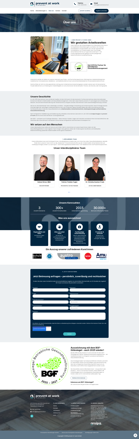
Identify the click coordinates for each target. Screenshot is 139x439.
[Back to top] (135, 435)
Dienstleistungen (41, 10)
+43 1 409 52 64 (82, 5)
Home (32, 10)
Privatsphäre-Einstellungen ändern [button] (49, 432)
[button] (108, 172)
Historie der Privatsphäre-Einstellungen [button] (72, 432)
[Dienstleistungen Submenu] (46, 10)
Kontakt (64, 10)
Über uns (51, 10)
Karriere (58, 10)
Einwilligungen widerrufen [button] (92, 432)
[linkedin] (31, 416)
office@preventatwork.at (101, 5)
